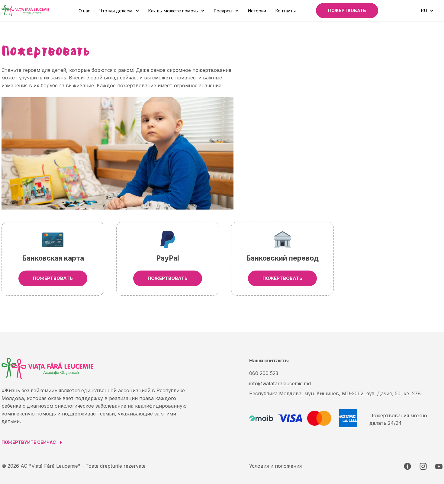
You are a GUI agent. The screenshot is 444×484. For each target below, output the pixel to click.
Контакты (285, 10)
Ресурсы (223, 10)
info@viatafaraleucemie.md (280, 383)
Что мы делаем (116, 10)
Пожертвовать (347, 10)
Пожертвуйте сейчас (29, 442)
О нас (84, 10)
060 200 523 (263, 373)
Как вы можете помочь (173, 10)
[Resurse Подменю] (237, 10)
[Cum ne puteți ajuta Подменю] (202, 10)
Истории (257, 10)
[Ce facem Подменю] (137, 10)
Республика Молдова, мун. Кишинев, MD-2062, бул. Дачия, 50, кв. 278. (335, 393)
